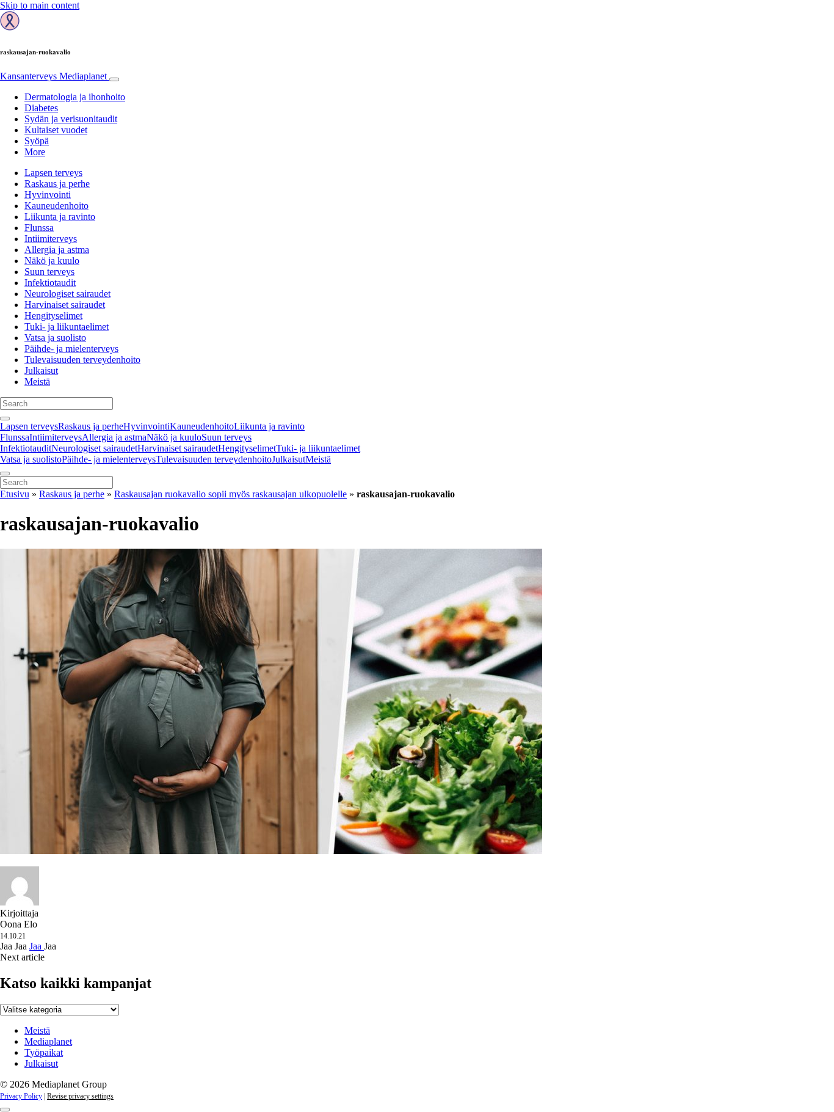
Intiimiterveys (50, 238)
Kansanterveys (53, 76)
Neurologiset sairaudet (67, 293)
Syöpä (36, 141)
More (34, 152)
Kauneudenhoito (56, 205)
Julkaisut (41, 370)
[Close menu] (5, 473)
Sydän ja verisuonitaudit (70, 119)
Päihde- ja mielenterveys (71, 348)
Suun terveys (49, 271)
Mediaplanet (48, 1041)
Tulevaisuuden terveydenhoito (82, 359)
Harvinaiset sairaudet (64, 304)
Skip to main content (39, 5)
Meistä (37, 381)
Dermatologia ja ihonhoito (74, 97)
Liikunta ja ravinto (59, 216)
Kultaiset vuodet (55, 130)
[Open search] (5, 418)
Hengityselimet (53, 315)
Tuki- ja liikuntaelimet (66, 326)
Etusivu (14, 494)
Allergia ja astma (56, 249)
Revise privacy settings (80, 1096)
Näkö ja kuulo (51, 260)
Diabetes (41, 108)
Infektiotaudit (50, 282)
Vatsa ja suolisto (55, 337)
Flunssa (39, 227)
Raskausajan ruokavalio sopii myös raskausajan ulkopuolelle (230, 494)
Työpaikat (43, 1052)
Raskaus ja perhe (57, 183)
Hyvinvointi (47, 194)
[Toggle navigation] (114, 79)
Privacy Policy (21, 1096)
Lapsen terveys (53, 172)
